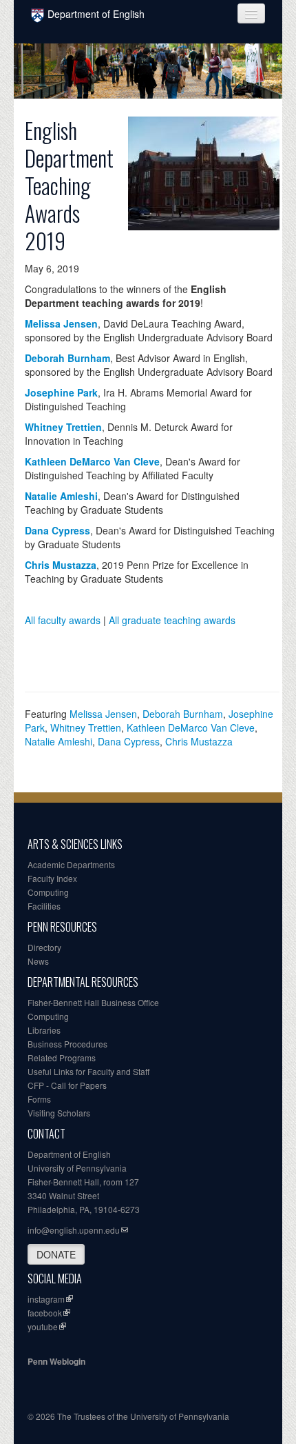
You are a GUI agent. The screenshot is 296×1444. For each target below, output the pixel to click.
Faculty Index (52, 878)
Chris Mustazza (199, 741)
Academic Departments (71, 864)
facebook (45, 1312)
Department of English (96, 14)
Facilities (44, 906)
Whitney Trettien (85, 727)
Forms (39, 1099)
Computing (48, 892)
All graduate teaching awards (172, 620)
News (38, 961)
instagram (46, 1299)
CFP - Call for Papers (67, 1085)
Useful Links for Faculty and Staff (88, 1071)
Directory (44, 947)
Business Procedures (67, 1044)
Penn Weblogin (56, 1361)
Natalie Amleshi (58, 741)
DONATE (56, 1254)
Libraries (44, 1030)
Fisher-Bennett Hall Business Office (93, 1002)
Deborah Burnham (182, 714)
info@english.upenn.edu (74, 1230)
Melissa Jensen (103, 714)
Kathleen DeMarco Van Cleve (191, 727)
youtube (43, 1326)
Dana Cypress (129, 741)
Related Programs (62, 1057)
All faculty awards (63, 620)
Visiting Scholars (59, 1113)
